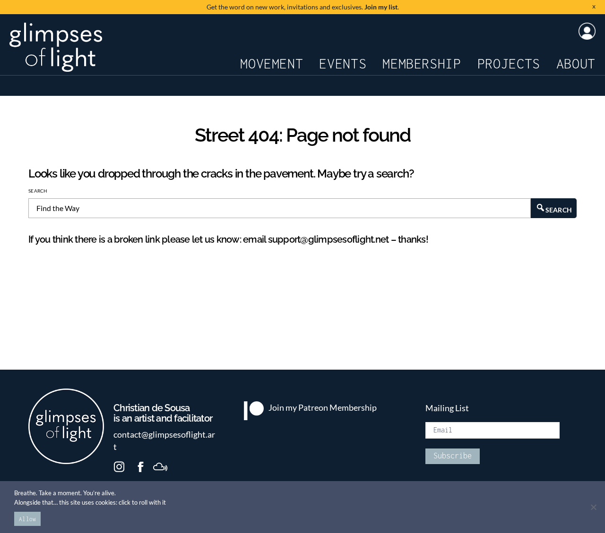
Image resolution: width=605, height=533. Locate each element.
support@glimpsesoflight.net (328, 239)
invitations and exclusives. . (303, 7)
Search (38, 191)
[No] (593, 507)
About (576, 63)
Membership (421, 63)
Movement (271, 63)
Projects (508, 63)
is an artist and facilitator (162, 413)
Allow (27, 519)
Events (342, 63)
